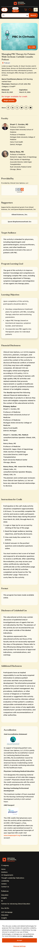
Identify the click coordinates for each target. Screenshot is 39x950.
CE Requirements (7, 875)
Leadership (5, 881)
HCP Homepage (6, 912)
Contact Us (5, 887)
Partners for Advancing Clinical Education (15, 904)
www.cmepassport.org (12, 835)
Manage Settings (19, 946)
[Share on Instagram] (26, 108)
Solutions (4, 872)
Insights (4, 898)
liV (2, 901)
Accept (19, 940)
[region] (19, 935)
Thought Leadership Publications (12, 878)
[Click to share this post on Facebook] (8, 108)
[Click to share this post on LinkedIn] (13, 108)
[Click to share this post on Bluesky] (22, 108)
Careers (4, 884)
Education (4, 895)
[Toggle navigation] (36, 10)
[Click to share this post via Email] (31, 108)
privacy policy (28, 936)
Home (3, 869)
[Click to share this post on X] (17, 108)
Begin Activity (9, 100)
